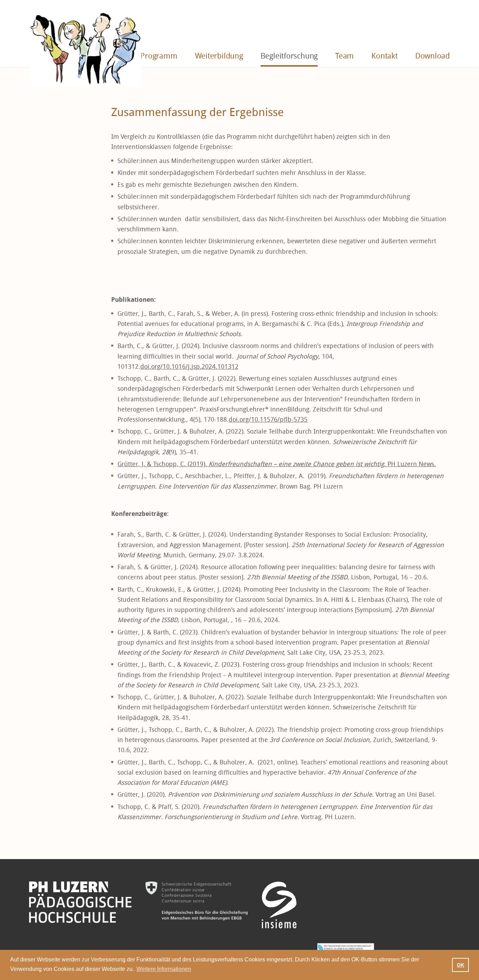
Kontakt (384, 56)
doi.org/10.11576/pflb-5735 (268, 419)
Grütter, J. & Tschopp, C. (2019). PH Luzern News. (276, 464)
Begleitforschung (289, 56)
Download (432, 56)
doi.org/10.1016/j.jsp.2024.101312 (189, 366)
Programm (158, 56)
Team (344, 56)
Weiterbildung (219, 56)
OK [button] (460, 965)
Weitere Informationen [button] (163, 969)
